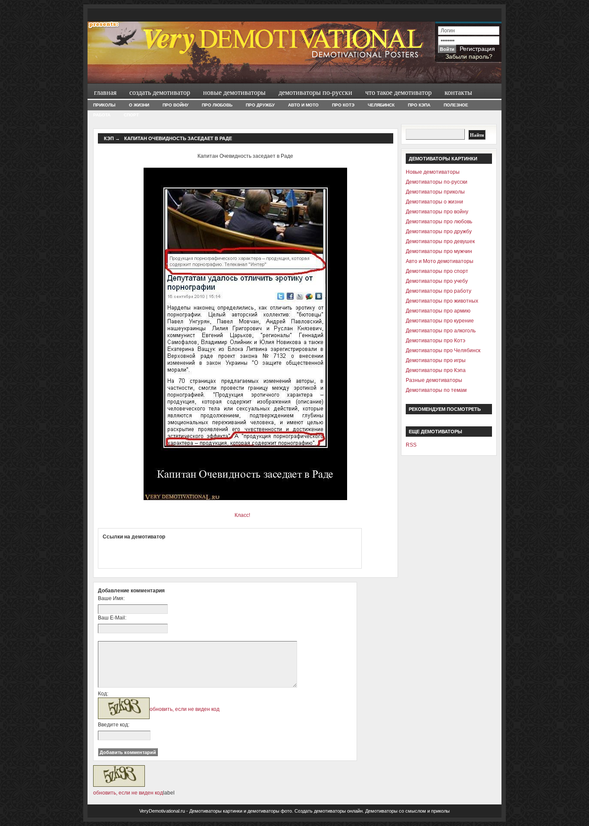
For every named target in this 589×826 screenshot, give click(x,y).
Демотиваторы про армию (438, 311)
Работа (101, 115)
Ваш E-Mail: (112, 618)
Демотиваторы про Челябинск (443, 350)
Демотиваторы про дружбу (439, 231)
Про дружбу (260, 105)
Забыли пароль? (468, 56)
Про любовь (217, 105)
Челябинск (381, 105)
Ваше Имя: (111, 598)
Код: (103, 694)
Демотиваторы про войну (437, 212)
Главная (105, 92)
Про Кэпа (419, 105)
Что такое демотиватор (398, 92)
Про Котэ (343, 105)
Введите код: (113, 725)
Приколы (104, 105)
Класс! (242, 515)
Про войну (175, 105)
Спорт (131, 115)
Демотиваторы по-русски (315, 92)
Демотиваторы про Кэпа (436, 370)
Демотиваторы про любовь (439, 222)
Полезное (456, 105)
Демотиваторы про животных (442, 301)
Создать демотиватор (159, 92)
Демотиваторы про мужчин (439, 251)
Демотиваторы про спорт (437, 271)
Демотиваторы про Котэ (435, 341)
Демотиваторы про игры (436, 360)
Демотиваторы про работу (438, 291)
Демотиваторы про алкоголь (441, 331)
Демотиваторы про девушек (440, 241)
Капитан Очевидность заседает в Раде (178, 138)
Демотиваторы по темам (436, 390)
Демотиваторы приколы (435, 192)
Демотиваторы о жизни (434, 202)
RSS (411, 445)
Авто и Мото (303, 105)
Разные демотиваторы (434, 380)
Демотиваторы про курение (440, 321)
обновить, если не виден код (184, 709)
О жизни (139, 105)
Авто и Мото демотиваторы (439, 261)
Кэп (109, 138)
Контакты (458, 92)
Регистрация (477, 48)
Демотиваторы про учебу (437, 281)
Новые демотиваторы (234, 92)
